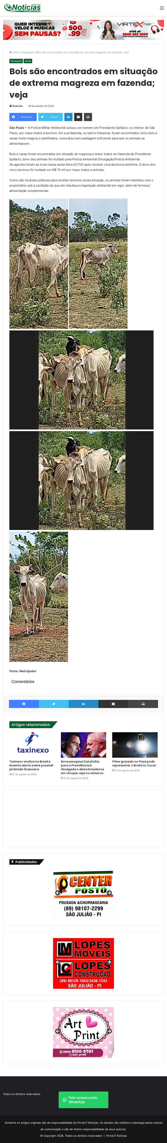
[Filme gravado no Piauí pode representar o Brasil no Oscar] (135, 745)
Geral (28, 60)
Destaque (27, 52)
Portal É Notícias (116, 1135)
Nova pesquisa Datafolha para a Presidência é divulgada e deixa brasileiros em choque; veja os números (82, 767)
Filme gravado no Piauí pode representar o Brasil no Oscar (134, 763)
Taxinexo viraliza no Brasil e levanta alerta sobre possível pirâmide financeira (31, 765)
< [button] (58, 893)
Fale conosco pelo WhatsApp (83, 1100)
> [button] (109, 893)
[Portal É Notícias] (22, 8)
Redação (17, 105)
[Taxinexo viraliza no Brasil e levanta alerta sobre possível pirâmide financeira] (32, 745)
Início (15, 52)
